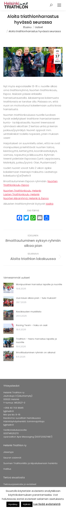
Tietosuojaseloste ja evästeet (19, 484)
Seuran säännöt (12, 457)
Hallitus (7, 469)
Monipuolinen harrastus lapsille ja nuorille (39, 284)
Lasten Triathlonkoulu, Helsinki (21, 194)
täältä (49, 203)
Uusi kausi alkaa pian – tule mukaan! (36, 298)
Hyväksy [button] (12, 504)
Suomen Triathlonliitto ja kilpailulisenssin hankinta (30, 463)
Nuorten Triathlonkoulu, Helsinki (22, 190)
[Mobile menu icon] (59, 5)
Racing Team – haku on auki (31, 325)
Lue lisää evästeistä (46, 504)
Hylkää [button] (26, 504)
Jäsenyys (8, 452)
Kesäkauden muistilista (28, 311)
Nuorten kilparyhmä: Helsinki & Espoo (26, 198)
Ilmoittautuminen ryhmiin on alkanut (35, 352)
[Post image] (8, 288)
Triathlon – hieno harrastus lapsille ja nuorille (36, 340)
